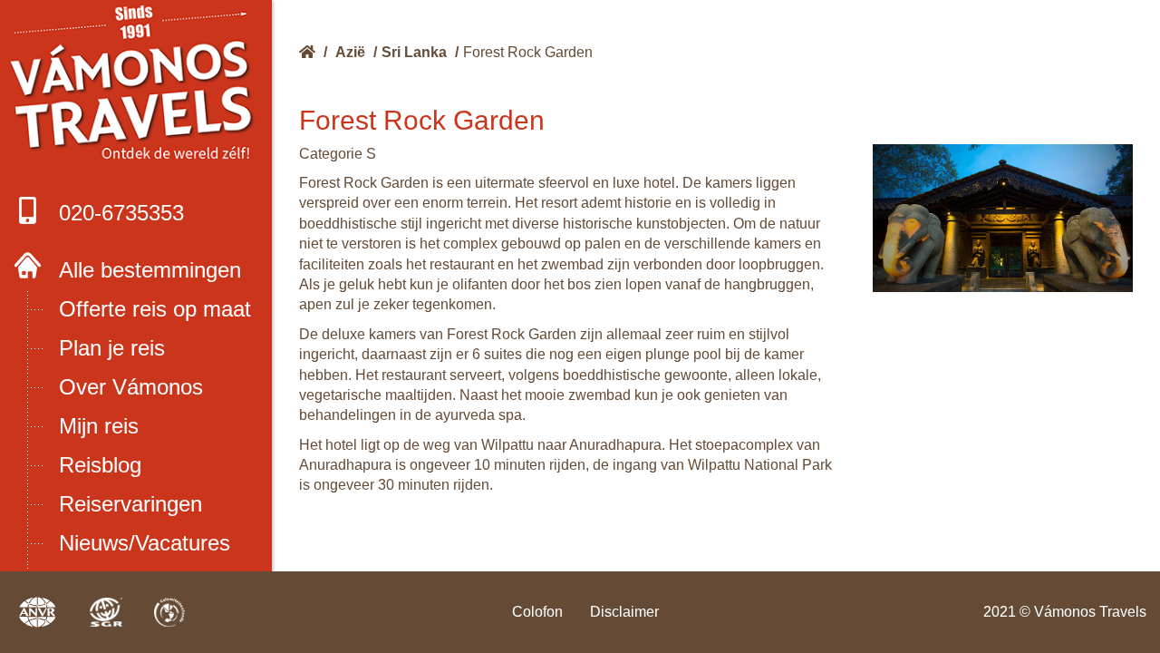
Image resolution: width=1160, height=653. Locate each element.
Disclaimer (624, 611)
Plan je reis (112, 348)
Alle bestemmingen (150, 270)
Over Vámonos (131, 387)
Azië (350, 52)
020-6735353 (121, 212)
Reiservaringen (130, 504)
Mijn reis (99, 426)
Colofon (537, 611)
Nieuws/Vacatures (144, 543)
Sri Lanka (414, 52)
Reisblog (100, 465)
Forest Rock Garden (528, 52)
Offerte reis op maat (155, 309)
